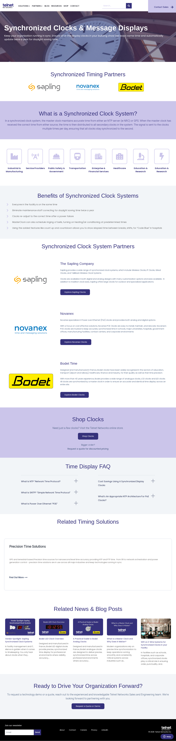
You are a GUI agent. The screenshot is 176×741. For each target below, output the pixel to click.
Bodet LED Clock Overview (51, 638)
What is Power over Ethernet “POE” (39, 503)
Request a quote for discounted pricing (88, 448)
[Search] (129, 5)
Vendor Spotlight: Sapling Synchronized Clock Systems (18, 640)
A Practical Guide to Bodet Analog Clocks (85, 640)
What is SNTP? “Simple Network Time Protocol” (45, 492)
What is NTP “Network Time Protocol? (40, 481)
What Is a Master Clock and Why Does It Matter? (120, 640)
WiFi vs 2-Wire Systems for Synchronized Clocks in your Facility (154, 645)
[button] (49, 482)
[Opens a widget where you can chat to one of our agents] (167, 737)
